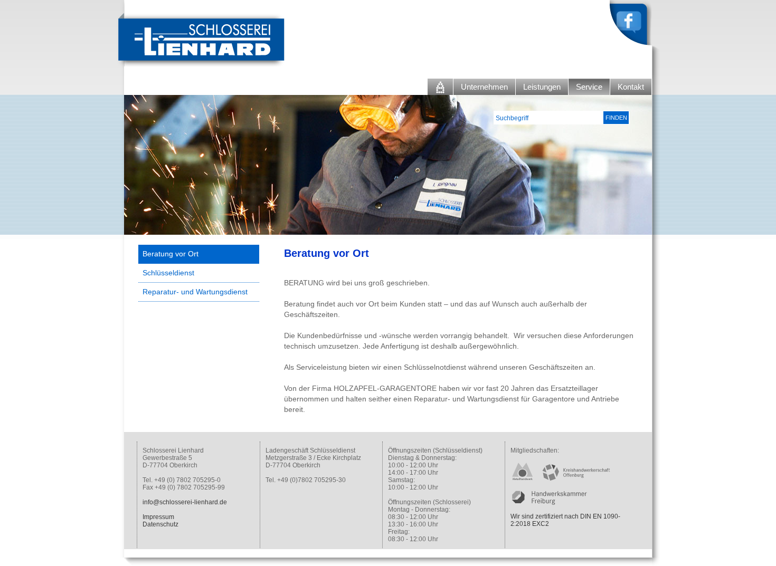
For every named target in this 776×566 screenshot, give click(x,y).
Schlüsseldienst (168, 272)
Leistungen (542, 86)
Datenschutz (160, 524)
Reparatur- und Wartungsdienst (195, 291)
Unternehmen (484, 86)
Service (589, 86)
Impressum (158, 517)
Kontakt (631, 86)
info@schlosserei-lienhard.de (185, 502)
